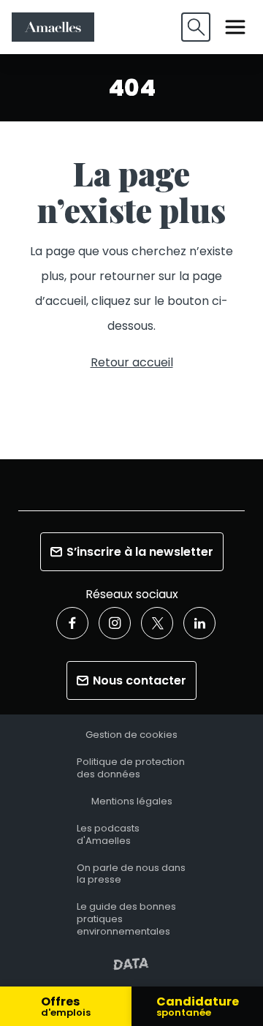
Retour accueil (132, 362)
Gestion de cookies (131, 735)
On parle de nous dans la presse (131, 874)
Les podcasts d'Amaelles (108, 835)
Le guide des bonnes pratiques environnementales (126, 919)
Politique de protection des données (131, 768)
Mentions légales (131, 802)
